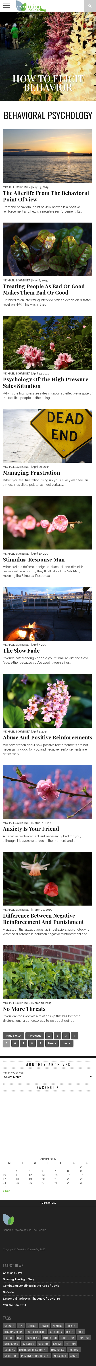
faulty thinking (36, 1332)
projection (68, 1338)
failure (8, 1338)
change (32, 1326)
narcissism (11, 1344)
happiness (33, 1338)
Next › (52, 1043)
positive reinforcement (35, 1356)
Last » (67, 1043)
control (43, 1344)
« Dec (6, 1191)
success (9, 1350)
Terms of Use (48, 1203)
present (72, 1326)
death (69, 1332)
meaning (58, 1326)
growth (9, 1326)
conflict (84, 1338)
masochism (58, 1350)
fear (19, 1338)
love (21, 1326)
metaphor (60, 1356)
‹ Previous (34, 1035)
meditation (50, 1338)
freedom (71, 1344)
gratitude (10, 1356)
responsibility (13, 1332)
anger (73, 1356)
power (45, 1326)
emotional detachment (33, 1350)
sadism (57, 1344)
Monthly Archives (13, 1072)
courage (74, 1350)
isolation (28, 1344)
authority (56, 1332)
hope (80, 1332)
